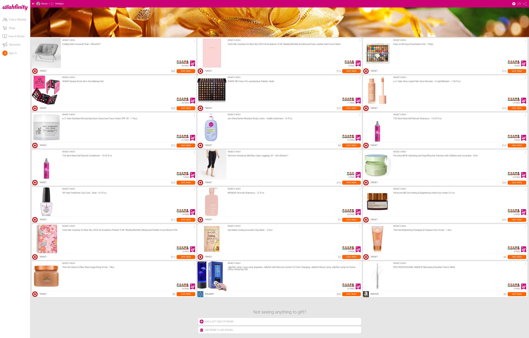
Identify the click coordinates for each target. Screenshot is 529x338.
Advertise (14, 44)
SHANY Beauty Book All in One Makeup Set (83, 81)
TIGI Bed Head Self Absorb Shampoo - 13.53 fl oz (417, 118)
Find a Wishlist (17, 19)
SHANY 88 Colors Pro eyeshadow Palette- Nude (251, 81)
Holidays (59, 3)
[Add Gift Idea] (514, 4)
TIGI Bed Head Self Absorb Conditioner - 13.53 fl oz (87, 155)
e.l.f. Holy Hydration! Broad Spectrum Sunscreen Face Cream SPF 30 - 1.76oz (99, 118)
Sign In (13, 53)
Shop (12, 28)
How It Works (16, 36)
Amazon (374, 294)
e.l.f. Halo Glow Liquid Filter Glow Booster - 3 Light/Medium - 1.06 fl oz (427, 81)
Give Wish (186, 71)
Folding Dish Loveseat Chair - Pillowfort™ (81, 44)
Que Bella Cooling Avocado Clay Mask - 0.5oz (250, 230)
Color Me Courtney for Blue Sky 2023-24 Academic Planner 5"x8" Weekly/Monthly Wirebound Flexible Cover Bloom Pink (119, 230)
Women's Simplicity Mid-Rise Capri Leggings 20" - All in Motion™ (258, 155)
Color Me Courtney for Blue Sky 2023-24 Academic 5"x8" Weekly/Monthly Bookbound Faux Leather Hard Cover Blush (284, 44)
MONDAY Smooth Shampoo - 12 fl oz (246, 193)
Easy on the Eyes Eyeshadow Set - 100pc (413, 44)
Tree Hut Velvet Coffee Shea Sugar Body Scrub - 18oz (88, 267)
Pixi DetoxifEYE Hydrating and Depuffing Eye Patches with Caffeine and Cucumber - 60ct (435, 155)
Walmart (209, 294)
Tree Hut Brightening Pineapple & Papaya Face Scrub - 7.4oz (422, 230)
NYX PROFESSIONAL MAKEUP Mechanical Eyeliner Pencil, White (424, 267)
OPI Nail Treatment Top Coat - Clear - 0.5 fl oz (84, 193)
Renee (44, 3)
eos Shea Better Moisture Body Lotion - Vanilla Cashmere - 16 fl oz (260, 118)
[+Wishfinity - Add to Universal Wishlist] (192, 63)
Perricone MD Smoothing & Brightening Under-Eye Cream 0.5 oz (424, 193)
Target (43, 71)
